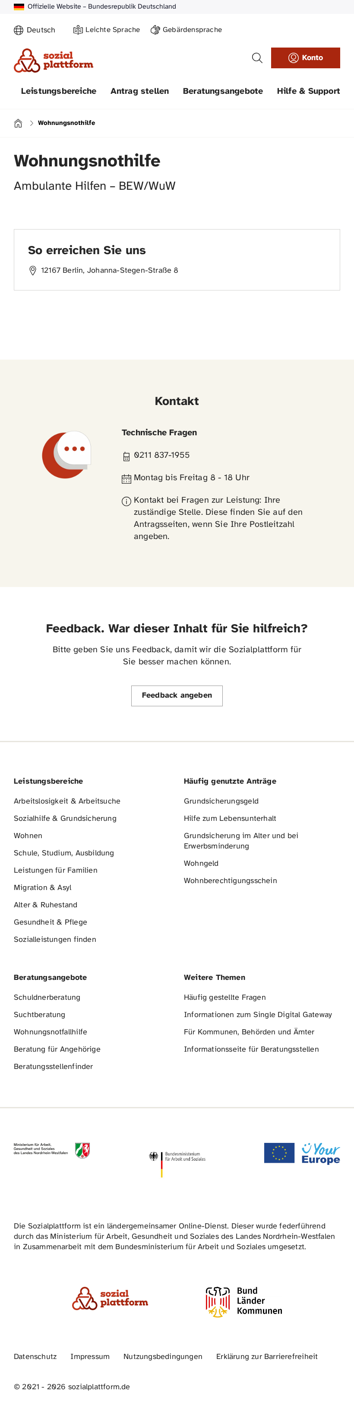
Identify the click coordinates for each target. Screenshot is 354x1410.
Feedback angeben (177, 696)
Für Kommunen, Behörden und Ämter (249, 1032)
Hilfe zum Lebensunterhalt (230, 819)
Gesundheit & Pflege (50, 923)
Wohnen (28, 836)
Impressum (90, 1357)
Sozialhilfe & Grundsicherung (65, 819)
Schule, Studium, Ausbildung (64, 853)
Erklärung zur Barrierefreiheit (267, 1357)
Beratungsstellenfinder (53, 1067)
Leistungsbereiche (59, 91)
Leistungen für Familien (56, 871)
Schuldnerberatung (47, 998)
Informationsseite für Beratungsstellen (251, 1050)
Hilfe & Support (308, 91)
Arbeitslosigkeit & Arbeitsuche (67, 802)
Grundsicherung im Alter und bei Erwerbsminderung (241, 841)
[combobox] (45, 30)
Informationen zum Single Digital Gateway (258, 1015)
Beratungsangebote (223, 91)
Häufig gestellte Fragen (225, 998)
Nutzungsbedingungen (162, 1357)
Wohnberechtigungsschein (230, 881)
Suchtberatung (40, 1015)
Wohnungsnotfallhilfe (50, 1032)
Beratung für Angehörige (57, 1050)
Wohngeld (201, 864)
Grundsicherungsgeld (221, 802)
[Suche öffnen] (257, 58)
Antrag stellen (140, 91)
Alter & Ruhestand (46, 905)
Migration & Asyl (42, 888)
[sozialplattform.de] (53, 60)
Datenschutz (35, 1357)
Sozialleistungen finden (55, 940)
